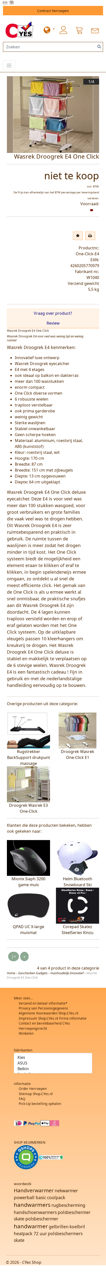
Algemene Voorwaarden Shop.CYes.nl (48, 1013)
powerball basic (30, 1197)
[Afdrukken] (90, 236)
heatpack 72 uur (30, 1233)
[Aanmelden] (64, 30)
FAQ (22, 1098)
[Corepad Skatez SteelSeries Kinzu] (77, 905)
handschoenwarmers (35, 1212)
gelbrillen (59, 1227)
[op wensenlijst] (78, 236)
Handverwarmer (34, 1190)
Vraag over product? (53, 313)
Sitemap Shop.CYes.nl (36, 1093)
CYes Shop (31, 1262)
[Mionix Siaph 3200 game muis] (28, 857)
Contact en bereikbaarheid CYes (44, 1023)
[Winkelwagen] (79, 30)
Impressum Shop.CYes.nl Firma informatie (53, 1018)
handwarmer (31, 1226)
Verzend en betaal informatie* (43, 1003)
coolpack (56, 1197)
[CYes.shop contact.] (12, 3)
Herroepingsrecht (33, 1028)
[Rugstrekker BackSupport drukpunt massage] (28, 730)
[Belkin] (53, 1069)
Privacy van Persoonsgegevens (43, 1008)
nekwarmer (66, 1190)
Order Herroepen (33, 1088)
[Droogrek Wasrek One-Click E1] (77, 730)
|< (13, 956)
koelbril (77, 1227)
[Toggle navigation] (9, 65)
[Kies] (53, 1057)
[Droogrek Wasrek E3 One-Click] (28, 784)
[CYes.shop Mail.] (5, 3)
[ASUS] (53, 1063)
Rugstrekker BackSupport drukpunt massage (28, 757)
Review (53, 323)
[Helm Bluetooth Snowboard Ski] (77, 857)
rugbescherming (68, 1205)
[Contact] (95, 30)
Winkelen (26, 1033)
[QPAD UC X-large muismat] (28, 905)
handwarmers (32, 1205)
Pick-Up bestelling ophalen (40, 1103)
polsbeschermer (41, 1219)
